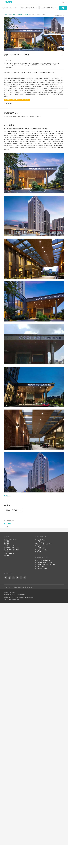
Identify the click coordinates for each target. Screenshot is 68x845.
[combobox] (29, 8)
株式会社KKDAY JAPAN (10, 540)
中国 (5, 14)
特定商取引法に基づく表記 (11, 550)
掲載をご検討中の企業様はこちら (44, 560)
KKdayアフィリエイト (41, 568)
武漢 (9, 14)
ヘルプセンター (8, 552)
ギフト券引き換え (40, 548)
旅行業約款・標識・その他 (11, 548)
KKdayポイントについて (42, 546)
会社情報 (6, 542)
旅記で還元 (38, 552)
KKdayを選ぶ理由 (40, 540)
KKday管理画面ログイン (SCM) (43, 562)
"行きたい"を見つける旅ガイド (43, 544)
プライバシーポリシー (10, 546)
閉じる (6, 496)
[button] (63, 8)
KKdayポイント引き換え (42, 550)
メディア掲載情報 (9, 554)
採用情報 (6, 556)
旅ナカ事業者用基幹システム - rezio (45, 564)
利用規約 (6, 544)
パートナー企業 (39, 542)
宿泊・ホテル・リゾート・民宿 (21, 14)
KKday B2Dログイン (40, 566)
